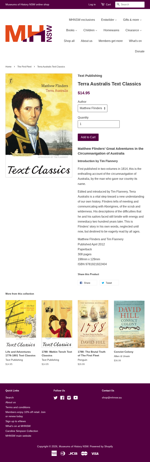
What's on (135, 40)
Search (9, 397)
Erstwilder (108, 19)
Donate (140, 51)
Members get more (111, 40)
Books (70, 30)
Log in (92, 4)
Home (8, 66)
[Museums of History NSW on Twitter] (56, 398)
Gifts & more (131, 19)
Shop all (69, 40)
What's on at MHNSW (18, 426)
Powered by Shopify (101, 446)
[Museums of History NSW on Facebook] (62, 398)
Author (82, 101)
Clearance (132, 30)
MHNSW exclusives (82, 19)
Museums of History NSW (73, 446)
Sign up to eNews (15, 421)
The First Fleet (24, 66)
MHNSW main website (18, 435)
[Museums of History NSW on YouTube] (76, 398)
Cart (108, 4)
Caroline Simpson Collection (21, 431)
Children (89, 30)
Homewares (111, 30)
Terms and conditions (17, 407)
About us (86, 40)
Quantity (83, 117)
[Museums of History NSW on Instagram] (69, 398)
